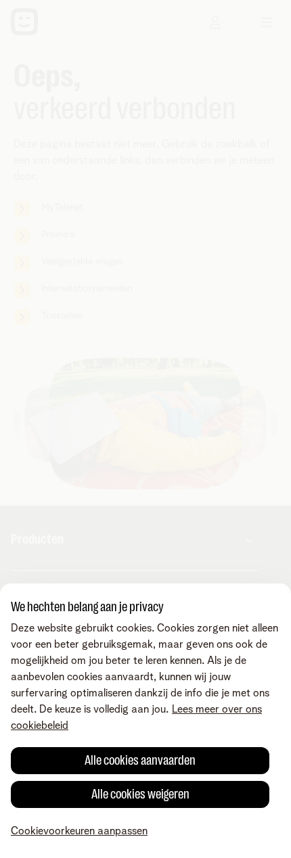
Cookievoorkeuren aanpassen (79, 831)
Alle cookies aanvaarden (140, 760)
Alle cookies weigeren (140, 794)
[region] (145, 720)
